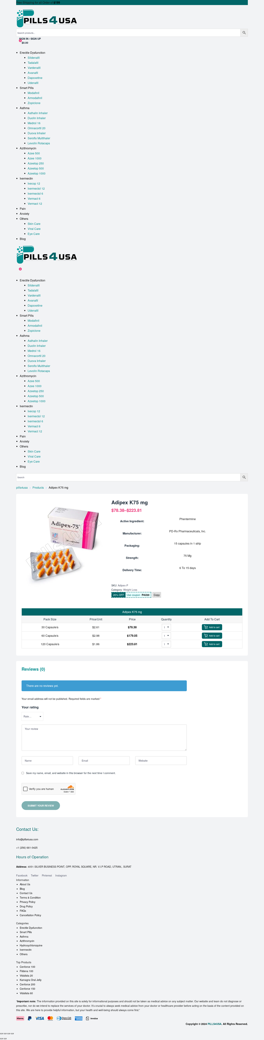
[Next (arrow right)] (5, 1038)
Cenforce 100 (27, 966)
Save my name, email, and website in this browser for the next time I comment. (71, 773)
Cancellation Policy (30, 915)
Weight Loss (130, 589)
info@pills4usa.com (27, 839)
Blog (22, 888)
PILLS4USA (214, 1024)
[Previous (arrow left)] (1, 1038)
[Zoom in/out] (1, 1033)
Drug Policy (26, 906)
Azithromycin (27, 941)
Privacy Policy (27, 902)
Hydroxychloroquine (31, 945)
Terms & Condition (30, 897)
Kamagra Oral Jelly (30, 980)
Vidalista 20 (26, 975)
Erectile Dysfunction (31, 927)
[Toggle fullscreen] (5, 1033)
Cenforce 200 (27, 984)
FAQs (23, 910)
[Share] (8, 1033)
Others (23, 954)
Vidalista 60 (26, 993)
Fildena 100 (26, 971)
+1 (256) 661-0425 (27, 847)
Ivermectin (26, 949)
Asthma (24, 936)
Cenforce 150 (27, 988)
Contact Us (26, 893)
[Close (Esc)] (12, 1033)
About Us (25, 884)
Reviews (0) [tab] (33, 669)
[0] (17, 271)
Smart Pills (26, 932)
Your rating (30, 707)
